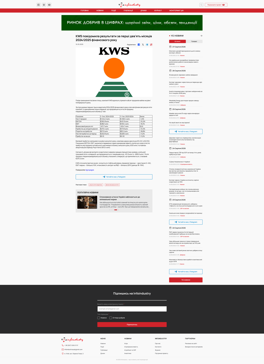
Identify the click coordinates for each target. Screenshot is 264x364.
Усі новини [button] (186, 280)
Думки (143, 10)
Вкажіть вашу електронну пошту (110, 304)
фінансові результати (112, 185)
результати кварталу (96, 185)
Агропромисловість (131, 347)
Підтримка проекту (161, 353)
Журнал (158, 10)
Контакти (158, 347)
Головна (85, 10)
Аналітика (127, 353)
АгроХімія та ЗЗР (130, 350)
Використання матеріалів (194, 347)
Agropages (89, 170)
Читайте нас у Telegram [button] (115, 177)
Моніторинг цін (176, 10)
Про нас (157, 343)
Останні (177, 41)
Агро (126, 343)
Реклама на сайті (191, 343)
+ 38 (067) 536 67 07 (71, 345)
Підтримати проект (214, 5)
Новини (99, 10)
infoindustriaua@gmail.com (73, 349)
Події (113, 10)
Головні (194, 41)
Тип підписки (102, 314)
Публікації (128, 10)
